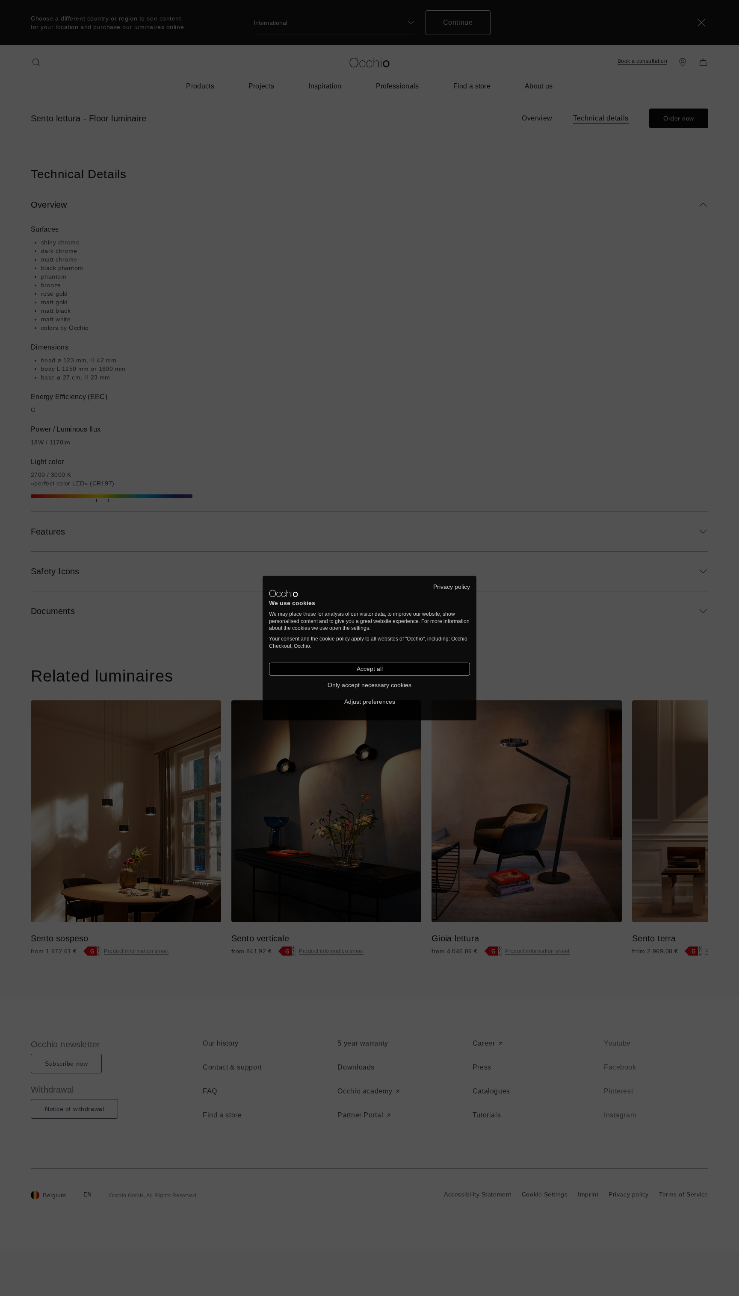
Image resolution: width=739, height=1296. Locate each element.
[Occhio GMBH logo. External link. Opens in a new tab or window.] (283, 593)
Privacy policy (451, 586)
